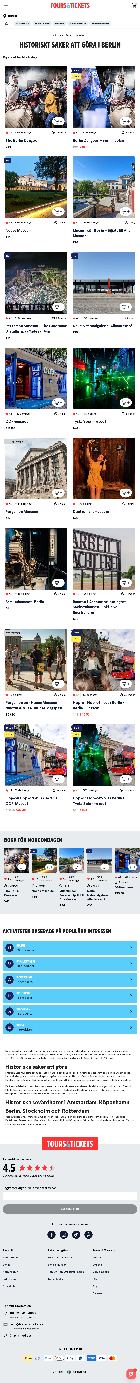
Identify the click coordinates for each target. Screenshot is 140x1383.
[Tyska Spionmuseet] (104, 389)
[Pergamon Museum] (36, 479)
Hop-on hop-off (100, 23)
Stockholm (9, 1286)
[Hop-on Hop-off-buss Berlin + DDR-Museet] (36, 768)
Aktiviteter (22, 23)
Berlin (6, 1264)
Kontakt (97, 1257)
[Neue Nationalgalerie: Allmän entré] (104, 293)
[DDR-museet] (36, 389)
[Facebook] (51, 1235)
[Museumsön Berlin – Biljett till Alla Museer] (104, 200)
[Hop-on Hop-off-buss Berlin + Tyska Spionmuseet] (104, 768)
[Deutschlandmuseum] (104, 479)
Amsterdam (10, 1257)
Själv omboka (100, 1272)
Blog (95, 1286)
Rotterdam (10, 1279)
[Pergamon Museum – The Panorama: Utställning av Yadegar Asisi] (36, 296)
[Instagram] (64, 1235)
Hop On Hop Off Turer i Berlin (66, 1272)
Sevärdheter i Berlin (60, 1257)
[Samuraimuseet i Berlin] (36, 569)
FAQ (94, 1279)
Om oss (97, 1264)
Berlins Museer (57, 1264)
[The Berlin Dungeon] (36, 107)
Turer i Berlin (78, 23)
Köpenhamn (10, 1272)
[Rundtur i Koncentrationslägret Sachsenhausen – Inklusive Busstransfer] (104, 574)
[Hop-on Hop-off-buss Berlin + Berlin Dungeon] (104, 673)
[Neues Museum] (36, 197)
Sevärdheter (42, 23)
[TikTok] (76, 1235)
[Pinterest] (88, 1235)
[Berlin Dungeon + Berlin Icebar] (104, 107)
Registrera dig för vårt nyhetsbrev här (29, 1188)
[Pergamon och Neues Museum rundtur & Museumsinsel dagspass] (36, 673)
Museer (59, 23)
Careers (97, 1293)
